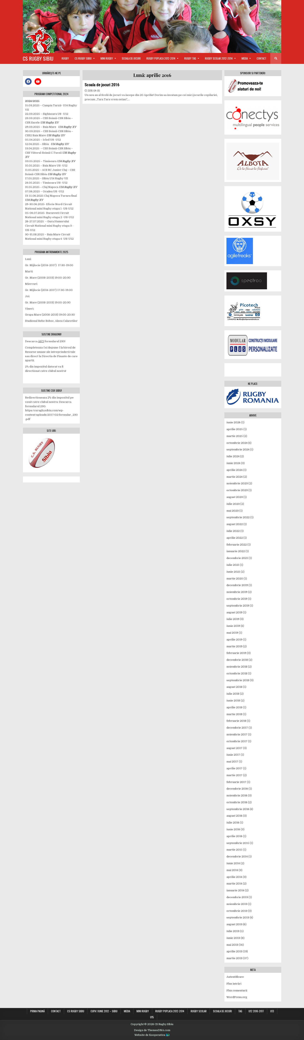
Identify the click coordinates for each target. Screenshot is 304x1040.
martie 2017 (234, 775)
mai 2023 (232, 510)
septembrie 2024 (237, 449)
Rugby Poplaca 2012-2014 (160, 58)
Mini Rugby (107, 58)
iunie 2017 (233, 754)
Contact (261, 58)
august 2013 (234, 924)
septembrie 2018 (237, 680)
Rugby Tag (190, 58)
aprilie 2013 (234, 951)
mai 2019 (232, 632)
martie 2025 (234, 436)
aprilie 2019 (234, 639)
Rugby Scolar (199, 1011)
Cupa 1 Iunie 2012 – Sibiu (104, 1011)
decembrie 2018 (237, 659)
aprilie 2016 (234, 836)
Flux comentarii (236, 990)
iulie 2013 (232, 931)
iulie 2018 (232, 693)
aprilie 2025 (234, 429)
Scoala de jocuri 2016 (102, 84)
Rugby (65, 58)
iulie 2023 (233, 503)
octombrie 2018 (236, 673)
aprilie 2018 (234, 707)
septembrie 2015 (237, 843)
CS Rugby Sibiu (38, 58)
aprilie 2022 (234, 537)
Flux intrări (233, 983)
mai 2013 (232, 944)
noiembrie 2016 (236, 795)
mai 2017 (232, 761)
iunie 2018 (233, 700)
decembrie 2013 (237, 897)
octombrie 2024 (237, 442)
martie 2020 (234, 578)
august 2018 (234, 686)
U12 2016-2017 (256, 1011)
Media (245, 58)
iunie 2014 (233, 863)
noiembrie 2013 (236, 904)
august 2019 (234, 612)
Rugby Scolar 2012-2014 (219, 58)
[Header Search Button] (275, 58)
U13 (272, 1011)
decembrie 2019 (237, 585)
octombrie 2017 (236, 741)
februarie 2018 (236, 720)
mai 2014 (232, 870)
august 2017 (234, 748)
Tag (240, 1011)
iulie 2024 (232, 456)
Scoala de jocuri (131, 58)
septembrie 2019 (237, 605)
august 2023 (234, 497)
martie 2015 (234, 849)
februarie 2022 (236, 544)
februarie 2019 (236, 653)
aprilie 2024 (234, 470)
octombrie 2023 (237, 490)
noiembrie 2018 (236, 666)
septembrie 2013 (237, 917)
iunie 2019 (233, 625)
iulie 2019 (232, 619)
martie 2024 (234, 476)
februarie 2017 (236, 782)
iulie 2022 (233, 531)
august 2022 (234, 524)
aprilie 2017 (234, 768)
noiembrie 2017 (236, 734)
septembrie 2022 (238, 517)
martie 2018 (234, 714)
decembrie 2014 (237, 856)
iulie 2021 (232, 564)
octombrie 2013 (236, 910)
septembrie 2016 (237, 809)
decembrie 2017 (237, 727)
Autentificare (235, 976)
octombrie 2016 (236, 802)
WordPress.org (236, 997)
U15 (152, 1017)
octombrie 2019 (236, 598)
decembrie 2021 (237, 558)
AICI (41, 341)
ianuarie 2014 (235, 890)
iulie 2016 (232, 822)
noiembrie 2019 (236, 592)
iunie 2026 (233, 422)
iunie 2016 (233, 829)
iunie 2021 (233, 571)
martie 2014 (234, 883)
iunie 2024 (233, 463)
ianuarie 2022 (235, 551)
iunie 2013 (233, 937)
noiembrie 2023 (237, 483)
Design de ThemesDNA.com (152, 1030)
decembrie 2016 (237, 788)
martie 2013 (234, 958)
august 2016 (234, 815)
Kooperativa (157, 1035)
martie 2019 (234, 646)
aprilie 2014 (234, 876)
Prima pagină (37, 1011)
